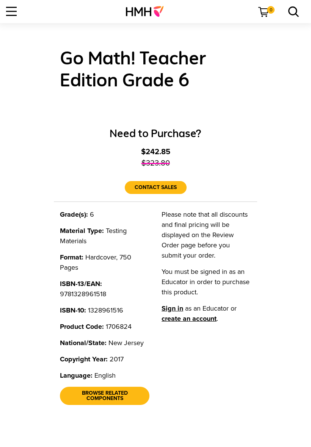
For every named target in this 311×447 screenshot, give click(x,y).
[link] (148, 11)
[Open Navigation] (11, 11)
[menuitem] (148, 11)
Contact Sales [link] (156, 187)
